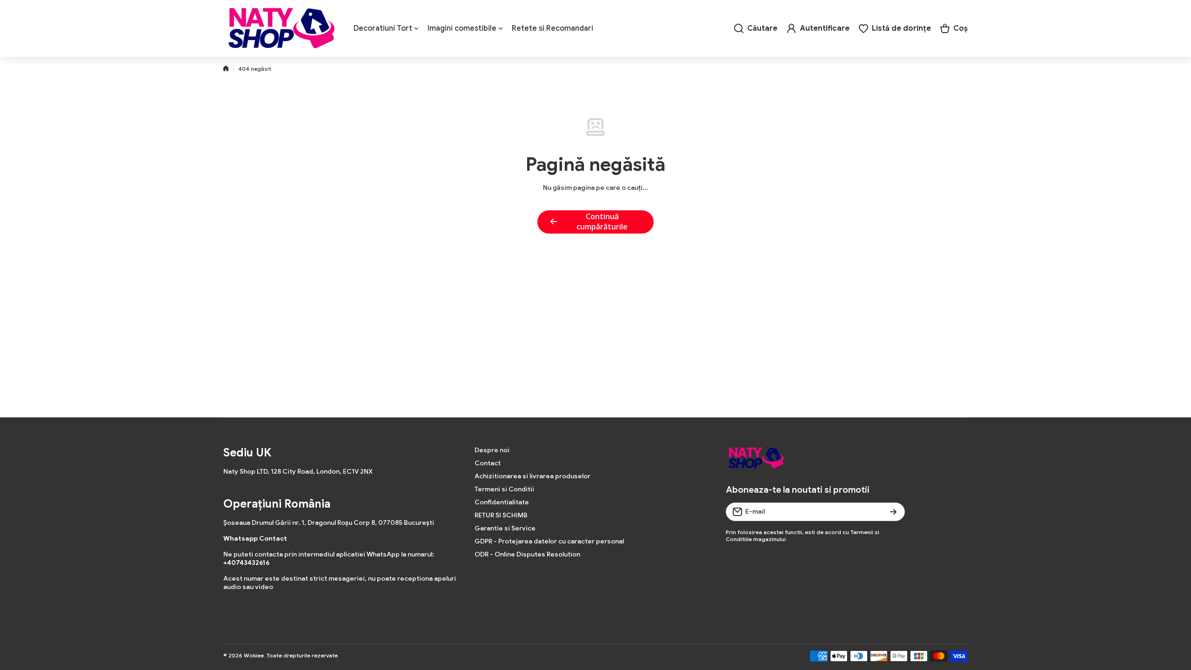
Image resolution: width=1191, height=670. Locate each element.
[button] (954, 28)
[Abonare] (893, 511)
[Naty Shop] (281, 28)
